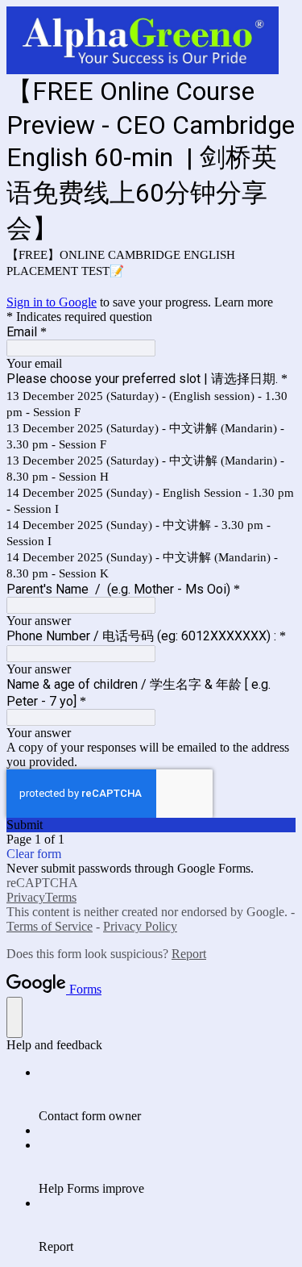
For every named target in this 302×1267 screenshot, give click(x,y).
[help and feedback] (14, 1017)
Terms (61, 897)
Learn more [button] (243, 302)
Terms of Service (49, 926)
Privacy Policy (140, 926)
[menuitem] (167, 1094)
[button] (151, 825)
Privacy (25, 897)
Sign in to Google (51, 302)
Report (189, 954)
